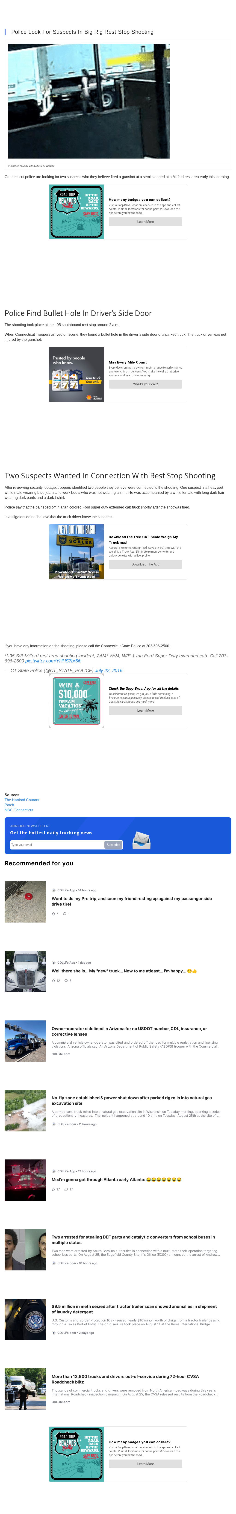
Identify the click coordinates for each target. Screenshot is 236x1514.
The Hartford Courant (22, 800)
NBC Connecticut (19, 810)
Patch (9, 805)
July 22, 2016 (108, 670)
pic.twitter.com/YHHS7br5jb (53, 660)
